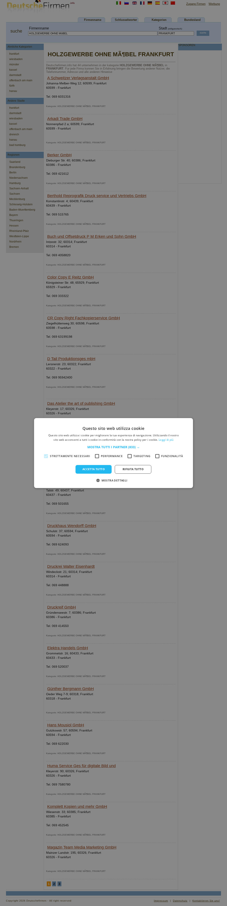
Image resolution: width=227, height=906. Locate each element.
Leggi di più (166, 440)
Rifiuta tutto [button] (133, 469)
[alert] (113, 453)
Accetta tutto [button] (93, 469)
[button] (113, 447)
